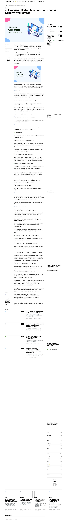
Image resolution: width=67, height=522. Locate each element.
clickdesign (7, 51)
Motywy (31, 1)
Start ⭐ (14, 1)
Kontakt (6, 517)
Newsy (23, 1)
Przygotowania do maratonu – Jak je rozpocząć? (50, 36)
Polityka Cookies (11, 517)
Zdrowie (48, 474)
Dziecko (39, 1)
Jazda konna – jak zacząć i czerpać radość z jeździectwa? (51, 27)
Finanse (48, 440)
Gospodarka (19, 1)
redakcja (27, 318)
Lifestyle (48, 445)
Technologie (35, 1)
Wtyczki (42, 1)
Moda (48, 448)
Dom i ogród (49, 435)
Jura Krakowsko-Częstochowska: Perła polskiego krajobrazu (52, 423)
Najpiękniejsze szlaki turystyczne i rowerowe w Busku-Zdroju (53, 344)
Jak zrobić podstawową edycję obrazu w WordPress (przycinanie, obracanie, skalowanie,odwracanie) (8, 302)
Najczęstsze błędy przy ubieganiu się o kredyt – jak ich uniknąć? (49, 42)
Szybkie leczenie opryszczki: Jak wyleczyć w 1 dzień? (49, 116)
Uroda (28, 1)
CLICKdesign (8, 1)
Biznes (48, 432)
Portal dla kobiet (17, 517)
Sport (25, 1)
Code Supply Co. (14, 519)
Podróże (48, 456)
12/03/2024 (49, 45)
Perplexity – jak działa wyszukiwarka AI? (51, 31)
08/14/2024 (49, 119)
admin (54, 481)
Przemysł (48, 458)
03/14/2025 (49, 38)
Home (6, 5)
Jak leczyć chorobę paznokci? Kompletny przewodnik (54, 266)
